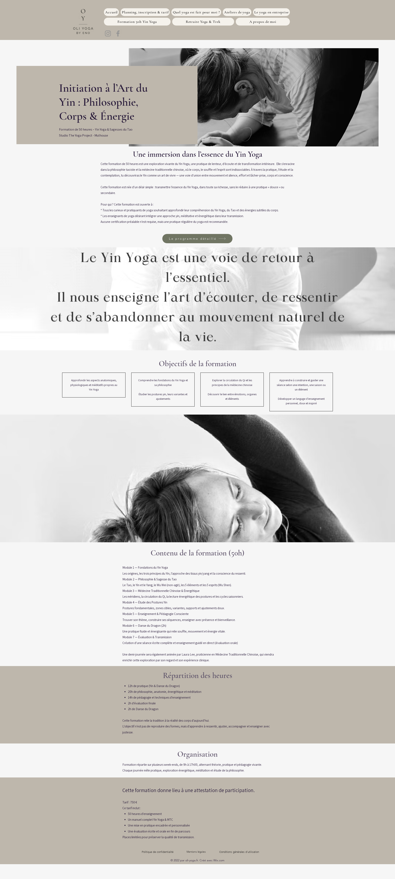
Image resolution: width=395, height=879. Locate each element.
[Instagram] (108, 33)
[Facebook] (118, 33)
